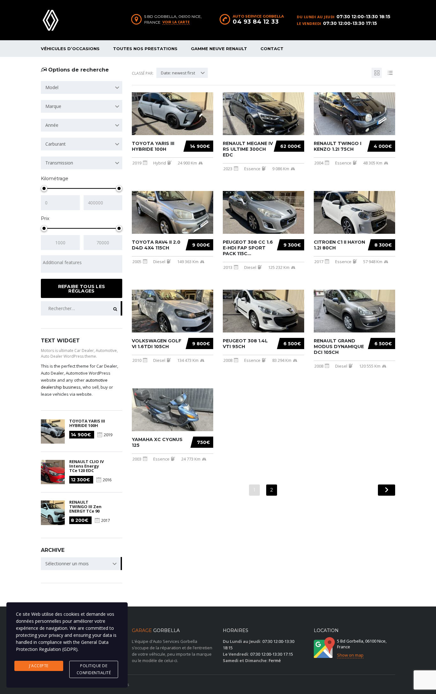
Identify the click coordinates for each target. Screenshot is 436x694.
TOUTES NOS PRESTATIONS (145, 48)
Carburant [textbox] (55, 144)
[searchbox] (81, 262)
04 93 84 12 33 (256, 21)
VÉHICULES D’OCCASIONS (70, 48)
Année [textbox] (51, 125)
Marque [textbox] (53, 106)
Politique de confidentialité (94, 669)
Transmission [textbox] (59, 163)
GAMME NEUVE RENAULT (219, 48)
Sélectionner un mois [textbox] (67, 564)
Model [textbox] (51, 87)
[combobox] (81, 87)
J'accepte (39, 665)
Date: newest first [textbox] (178, 73)
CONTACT (271, 48)
